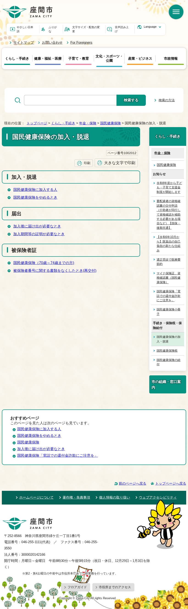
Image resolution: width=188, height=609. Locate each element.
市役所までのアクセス (115, 587)
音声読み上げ (122, 29)
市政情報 (171, 58)
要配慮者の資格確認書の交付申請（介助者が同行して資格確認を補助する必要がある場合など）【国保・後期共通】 (168, 214)
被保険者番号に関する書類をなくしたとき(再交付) (54, 270)
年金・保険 (87, 123)
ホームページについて (36, 497)
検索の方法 (167, 100)
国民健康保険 (110, 123)
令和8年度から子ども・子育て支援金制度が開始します (169, 187)
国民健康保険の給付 (168, 362)
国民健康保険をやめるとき (35, 197)
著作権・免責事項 (76, 497)
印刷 (87, 163)
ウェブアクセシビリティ (158, 497)
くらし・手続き (17, 58)
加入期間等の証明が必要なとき (39, 234)
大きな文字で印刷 (119, 162)
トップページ (37, 123)
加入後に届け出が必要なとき (37, 226)
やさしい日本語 (25, 29)
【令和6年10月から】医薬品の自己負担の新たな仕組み (168, 243)
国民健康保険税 (167, 350)
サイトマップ (23, 42)
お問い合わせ (52, 42)
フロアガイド (77, 587)
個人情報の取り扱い (114, 497)
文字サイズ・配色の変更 (86, 29)
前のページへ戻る (132, 483)
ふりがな (53, 29)
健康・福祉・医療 (48, 58)
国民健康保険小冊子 (168, 311)
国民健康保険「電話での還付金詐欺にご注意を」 (168, 296)
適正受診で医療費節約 (168, 262)
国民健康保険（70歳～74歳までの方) (43, 263)
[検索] (176, 12)
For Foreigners (81, 42)
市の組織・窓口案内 (166, 384)
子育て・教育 (78, 58)
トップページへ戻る (170, 483)
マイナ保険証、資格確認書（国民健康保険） (168, 278)
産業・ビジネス (140, 58)
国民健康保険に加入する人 (35, 190)
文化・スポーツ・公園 (109, 58)
